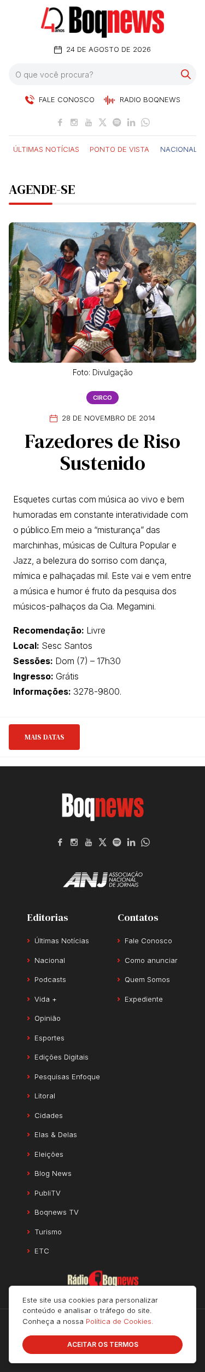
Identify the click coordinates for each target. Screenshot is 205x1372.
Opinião (47, 1018)
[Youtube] (89, 122)
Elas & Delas (55, 1134)
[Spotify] (117, 122)
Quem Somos (147, 979)
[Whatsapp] (145, 122)
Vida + (45, 999)
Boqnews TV (56, 1212)
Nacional (178, 148)
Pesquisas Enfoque (67, 1076)
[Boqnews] (102, 22)
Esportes (49, 1037)
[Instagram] (74, 122)
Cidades (48, 1115)
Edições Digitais (61, 1056)
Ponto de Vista (119, 148)
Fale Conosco (148, 940)
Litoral (44, 1095)
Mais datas (45, 737)
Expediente (144, 999)
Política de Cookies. (120, 1321)
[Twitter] (103, 122)
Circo (102, 397)
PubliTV (47, 1192)
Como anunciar (151, 960)
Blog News (53, 1173)
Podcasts (50, 979)
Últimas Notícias (46, 148)
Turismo (48, 1231)
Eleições (48, 1154)
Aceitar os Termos (102, 1344)
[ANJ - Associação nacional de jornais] (103, 879)
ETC (41, 1250)
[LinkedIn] (131, 122)
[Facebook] (60, 122)
